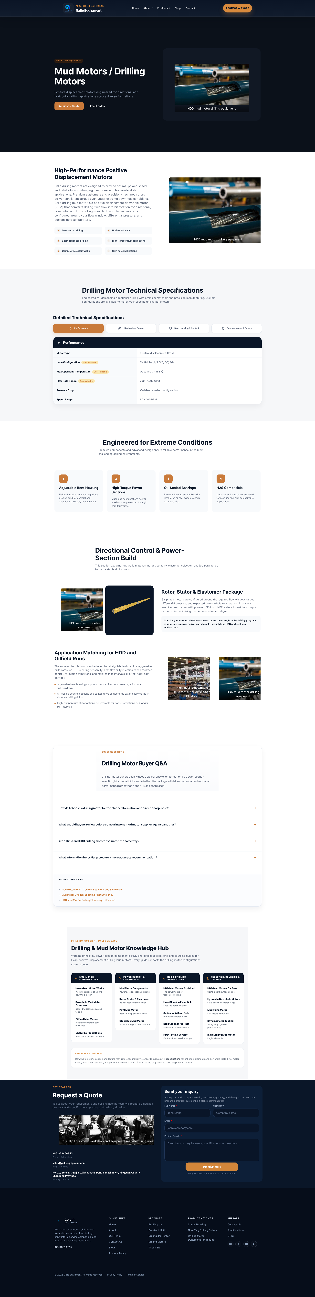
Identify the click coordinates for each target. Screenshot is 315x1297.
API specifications (170, 1059)
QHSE (231, 1235)
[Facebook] (238, 1244)
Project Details (173, 1136)
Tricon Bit (154, 1247)
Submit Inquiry (212, 1166)
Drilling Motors (157, 1241)
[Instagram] (230, 1244)
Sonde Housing (197, 1224)
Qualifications (236, 1230)
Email (168, 1120)
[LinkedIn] (254, 1244)
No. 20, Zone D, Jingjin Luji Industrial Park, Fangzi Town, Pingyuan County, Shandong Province (96, 1174)
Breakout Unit (156, 1230)
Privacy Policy (117, 1253)
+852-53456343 (62, 1153)
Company (218, 1105)
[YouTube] (246, 1244)
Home (135, 8)
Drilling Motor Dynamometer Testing (201, 1237)
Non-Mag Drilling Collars (202, 1230)
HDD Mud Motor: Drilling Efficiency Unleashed (88, 900)
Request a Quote (237, 8)
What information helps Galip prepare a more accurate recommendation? (108, 857)
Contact (190, 8)
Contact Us (115, 1241)
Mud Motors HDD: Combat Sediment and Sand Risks (92, 889)
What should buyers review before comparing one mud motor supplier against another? (117, 824)
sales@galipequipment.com (68, 1163)
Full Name (170, 1105)
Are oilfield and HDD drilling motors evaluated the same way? (99, 841)
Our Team (115, 1235)
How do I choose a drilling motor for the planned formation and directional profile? (113, 808)
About (112, 1230)
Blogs (178, 8)
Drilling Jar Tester (159, 1235)
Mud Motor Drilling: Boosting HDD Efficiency (87, 894)
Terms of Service (135, 1274)
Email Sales (97, 106)
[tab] (78, 328)
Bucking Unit (156, 1224)
